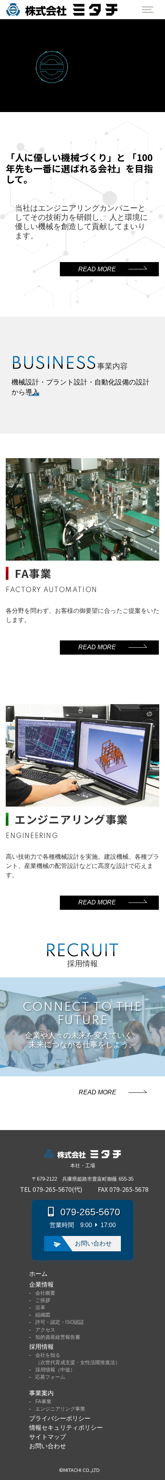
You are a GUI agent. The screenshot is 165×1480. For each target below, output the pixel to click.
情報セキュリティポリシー (66, 1427)
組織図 (42, 1315)
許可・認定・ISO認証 (59, 1322)
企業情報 (41, 1284)
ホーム (38, 1273)
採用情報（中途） (55, 1370)
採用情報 (41, 1346)
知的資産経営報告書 (57, 1337)
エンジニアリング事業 (60, 1409)
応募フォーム (50, 1377)
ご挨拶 (42, 1300)
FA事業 (43, 1401)
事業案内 (41, 1393)
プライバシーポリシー (60, 1418)
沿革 (40, 1307)
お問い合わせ (47, 1446)
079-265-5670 (90, 1211)
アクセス (45, 1330)
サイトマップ (47, 1437)
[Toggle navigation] (147, 9)
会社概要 (45, 1293)
